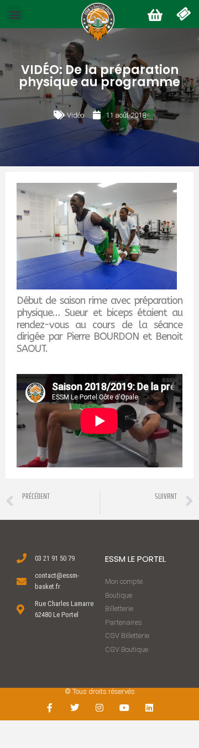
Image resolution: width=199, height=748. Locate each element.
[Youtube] (124, 708)
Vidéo (75, 115)
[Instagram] (99, 708)
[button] (15, 14)
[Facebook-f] (50, 708)
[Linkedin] (149, 708)
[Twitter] (74, 708)
